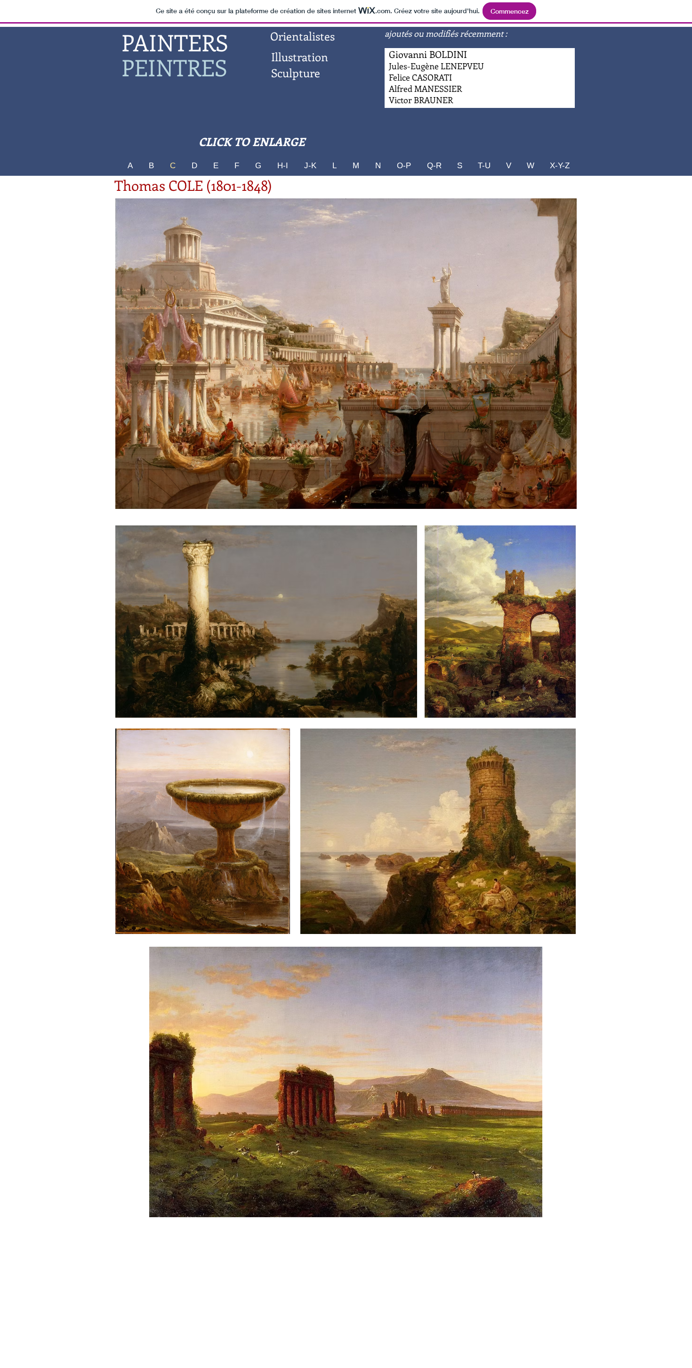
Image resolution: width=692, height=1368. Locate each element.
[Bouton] (425, 89)
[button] (346, 353)
